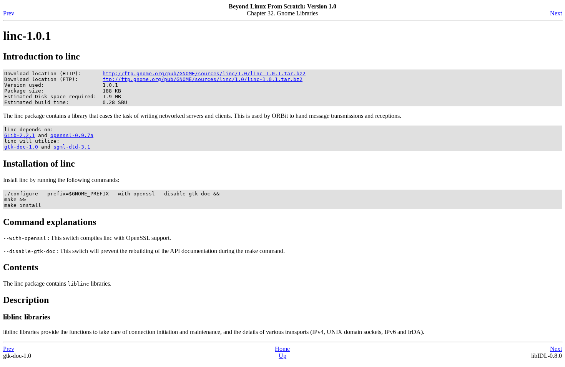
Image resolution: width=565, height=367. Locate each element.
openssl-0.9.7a (71, 135)
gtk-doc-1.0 (21, 147)
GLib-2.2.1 (19, 135)
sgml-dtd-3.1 (71, 147)
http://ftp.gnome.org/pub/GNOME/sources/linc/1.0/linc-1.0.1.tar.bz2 (204, 73)
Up (282, 355)
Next (556, 13)
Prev (8, 13)
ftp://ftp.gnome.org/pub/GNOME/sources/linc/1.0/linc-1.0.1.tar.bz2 (202, 79)
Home (282, 349)
